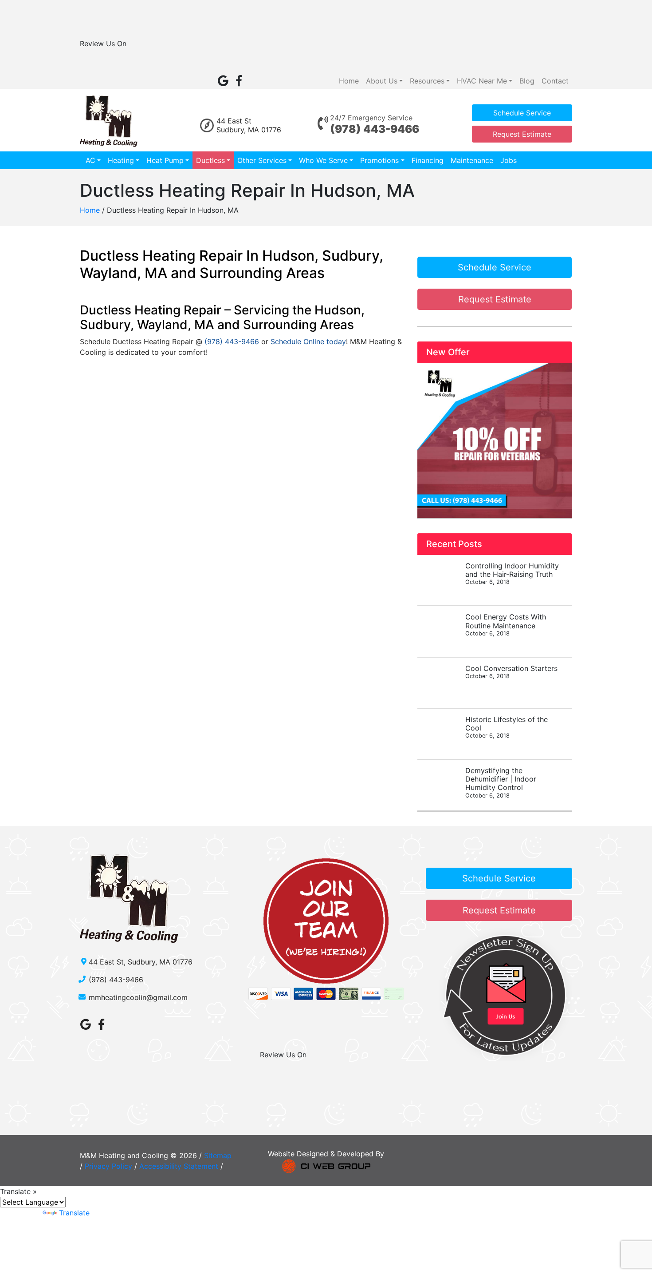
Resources (427, 80)
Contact (555, 80)
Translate (74, 1212)
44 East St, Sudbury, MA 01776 (140, 961)
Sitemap (218, 1155)
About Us (381, 80)
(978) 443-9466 (374, 129)
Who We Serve (323, 160)
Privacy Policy (108, 1166)
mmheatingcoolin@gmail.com (138, 997)
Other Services (262, 160)
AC (90, 160)
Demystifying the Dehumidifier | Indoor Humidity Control (500, 782)
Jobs (508, 160)
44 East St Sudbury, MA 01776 (248, 125)
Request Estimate (522, 134)
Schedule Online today (308, 341)
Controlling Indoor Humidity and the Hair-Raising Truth (512, 573)
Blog (526, 80)
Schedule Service (522, 112)
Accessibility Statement (178, 1166)
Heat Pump (165, 160)
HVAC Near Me (482, 80)
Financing (428, 160)
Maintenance (472, 160)
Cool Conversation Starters (511, 671)
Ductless (210, 160)
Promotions (379, 160)
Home (349, 80)
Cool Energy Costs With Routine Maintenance (505, 624)
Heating (121, 160)
